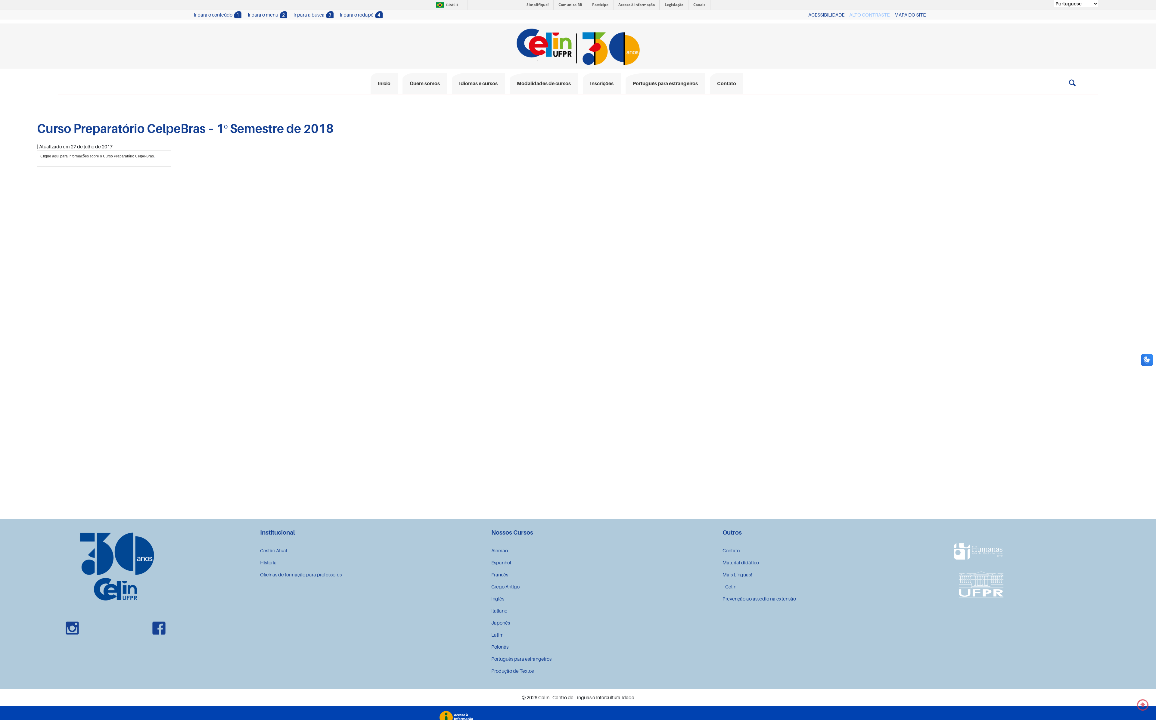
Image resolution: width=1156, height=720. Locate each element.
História (268, 563)
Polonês (499, 647)
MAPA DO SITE (910, 15)
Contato (731, 551)
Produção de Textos (512, 671)
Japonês (500, 623)
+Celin (729, 587)
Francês (499, 575)
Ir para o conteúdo (216, 15)
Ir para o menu (266, 15)
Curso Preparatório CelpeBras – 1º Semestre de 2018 (185, 128)
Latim (497, 635)
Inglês (497, 599)
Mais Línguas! (737, 575)
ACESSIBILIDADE (826, 15)
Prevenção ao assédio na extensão (759, 599)
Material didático (740, 563)
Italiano (499, 611)
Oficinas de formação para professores (301, 575)
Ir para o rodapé (360, 15)
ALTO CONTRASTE (869, 15)
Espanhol (501, 563)
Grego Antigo (505, 587)
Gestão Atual (273, 551)
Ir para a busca (312, 15)
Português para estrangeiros (521, 659)
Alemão (499, 551)
